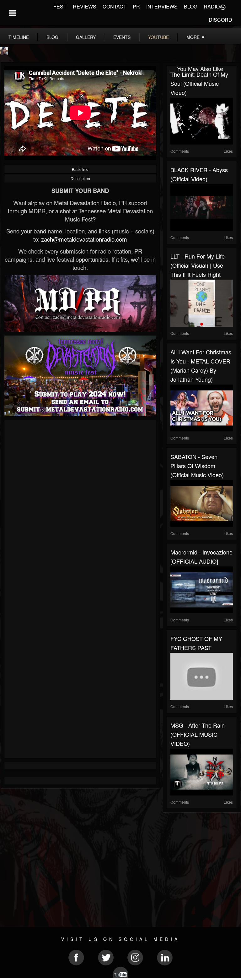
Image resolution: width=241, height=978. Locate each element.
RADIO (212, 6)
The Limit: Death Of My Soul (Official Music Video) (199, 83)
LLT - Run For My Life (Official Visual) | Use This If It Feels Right (197, 265)
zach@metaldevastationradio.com (84, 239)
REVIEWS (84, 6)
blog (52, 37)
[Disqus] (80, 507)
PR (136, 6)
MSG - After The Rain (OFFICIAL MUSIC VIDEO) (197, 734)
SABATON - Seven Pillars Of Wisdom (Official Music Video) (197, 465)
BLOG (190, 6)
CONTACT (114, 6)
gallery (86, 37)
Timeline (18, 37)
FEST (60, 6)
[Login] (223, 6)
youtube (158, 37)
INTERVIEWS (162, 6)
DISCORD (220, 19)
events (122, 37)
